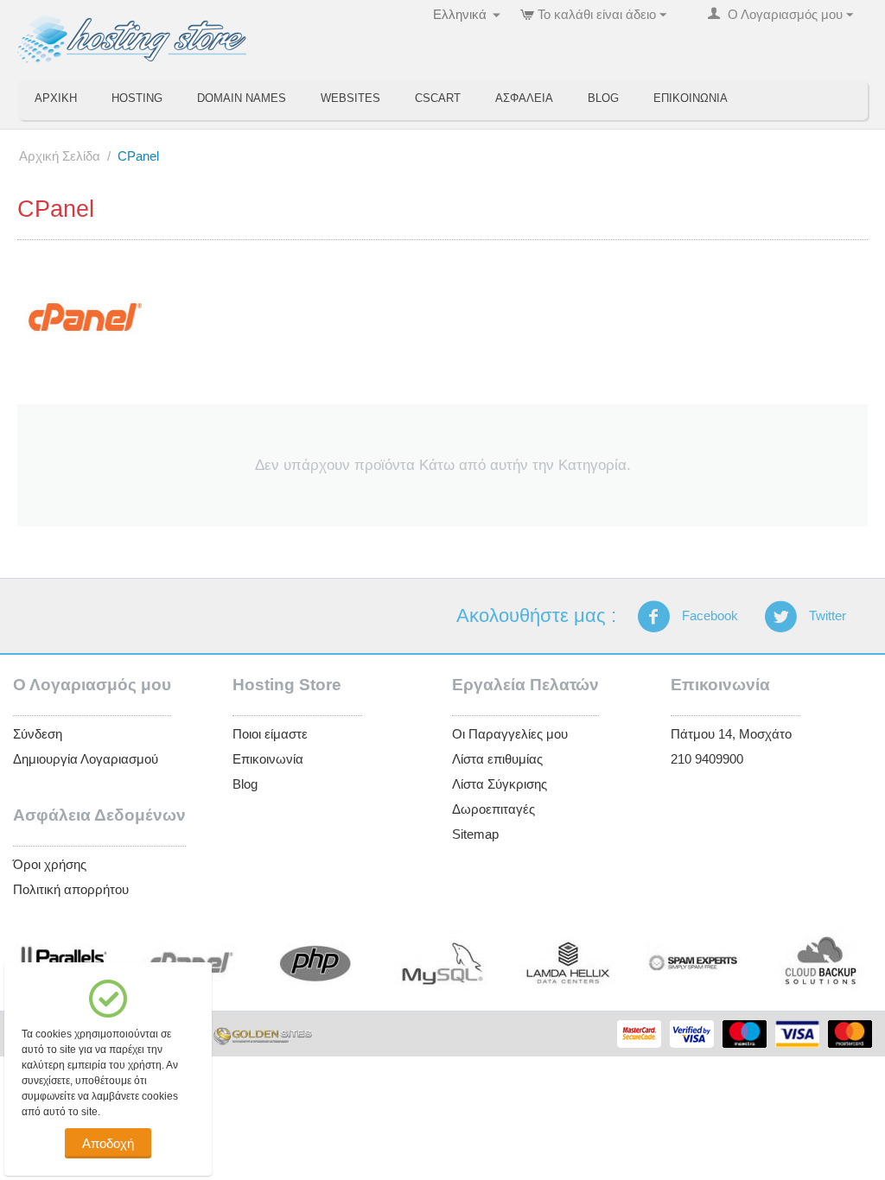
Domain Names (241, 98)
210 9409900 (707, 759)
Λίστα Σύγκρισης (499, 784)
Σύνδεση (37, 733)
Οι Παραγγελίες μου (510, 733)
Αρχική (56, 98)
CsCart (438, 98)
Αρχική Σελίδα (59, 156)
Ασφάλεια (524, 98)
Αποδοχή (108, 1143)
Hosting (136, 98)
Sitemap (475, 834)
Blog (603, 98)
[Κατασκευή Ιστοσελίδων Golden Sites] (263, 1035)
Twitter (825, 615)
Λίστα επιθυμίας (497, 759)
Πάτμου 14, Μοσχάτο (731, 733)
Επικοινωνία (690, 98)
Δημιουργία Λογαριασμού (85, 759)
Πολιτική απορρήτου (71, 889)
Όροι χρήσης (49, 864)
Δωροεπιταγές (493, 809)
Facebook (708, 615)
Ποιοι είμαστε (270, 733)
